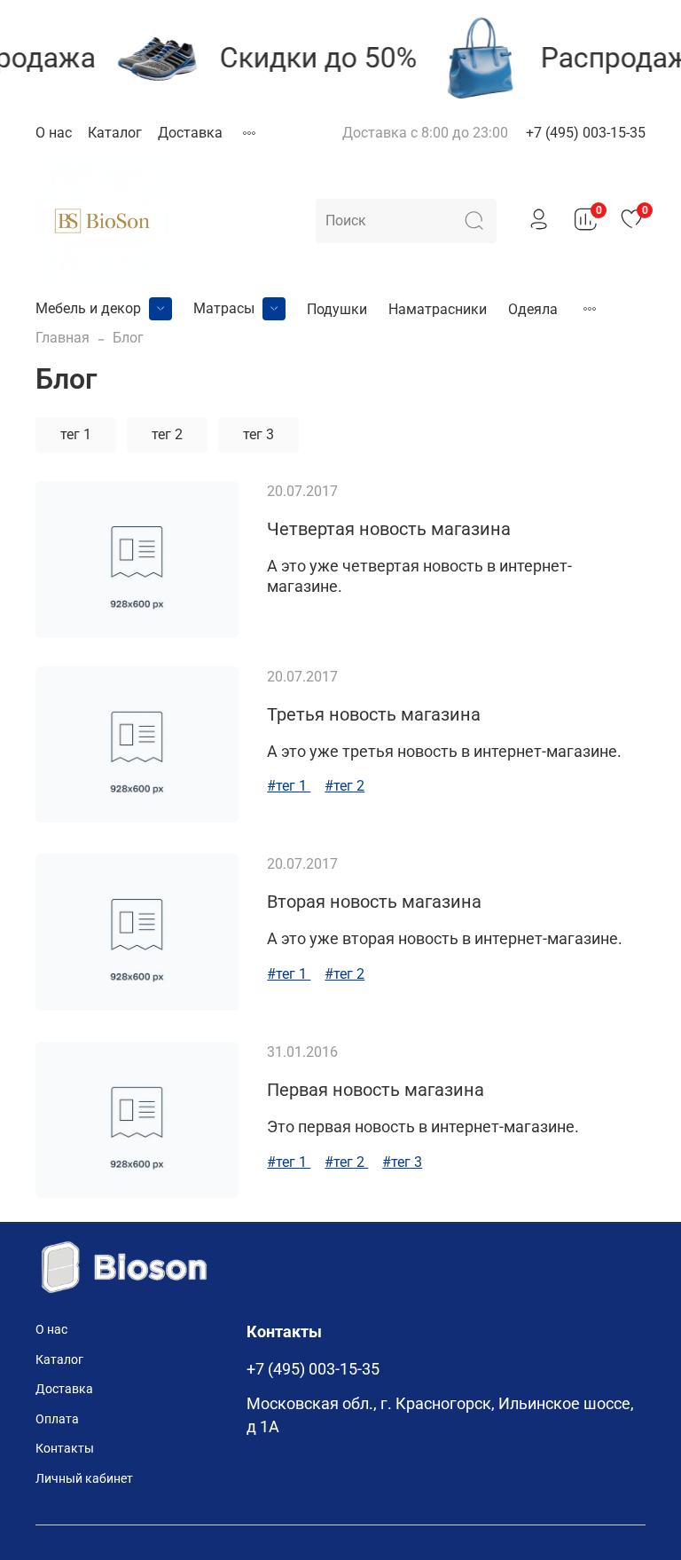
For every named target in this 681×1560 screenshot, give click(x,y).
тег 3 (258, 434)
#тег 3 (402, 1162)
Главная (62, 337)
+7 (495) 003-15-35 (586, 132)
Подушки (337, 309)
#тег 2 (344, 785)
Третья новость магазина (374, 714)
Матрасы (223, 308)
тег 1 (75, 434)
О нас (53, 132)
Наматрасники (437, 309)
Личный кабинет (84, 1478)
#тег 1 (288, 785)
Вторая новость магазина (374, 901)
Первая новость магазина (375, 1089)
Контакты (64, 1448)
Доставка (190, 132)
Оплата (57, 1419)
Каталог (115, 132)
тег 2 (167, 434)
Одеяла (533, 309)
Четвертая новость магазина (389, 529)
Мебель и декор (88, 308)
